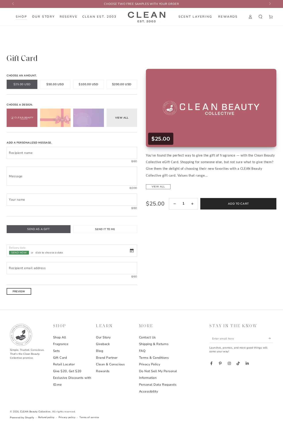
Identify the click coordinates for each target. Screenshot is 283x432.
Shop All (59, 337)
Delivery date (17, 247)
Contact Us (147, 337)
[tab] (39, 229)
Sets (56, 351)
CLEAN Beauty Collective (35, 411)
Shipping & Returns (154, 344)
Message (16, 176)
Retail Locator (64, 364)
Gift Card (60, 357)
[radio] (22, 84)
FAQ (142, 351)
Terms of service (89, 417)
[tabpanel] (72, 262)
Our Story (103, 337)
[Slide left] (13, 4)
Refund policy (46, 417)
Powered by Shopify (22, 417)
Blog (99, 351)
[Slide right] (269, 4)
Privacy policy (67, 417)
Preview (19, 291)
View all (158, 186)
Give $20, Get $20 (67, 371)
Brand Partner (107, 357)
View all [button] (121, 117)
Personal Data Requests (158, 384)
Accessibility (148, 391)
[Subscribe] (270, 338)
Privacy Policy (149, 364)
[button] (260, 16)
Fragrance (61, 344)
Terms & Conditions (154, 357)
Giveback (103, 344)
